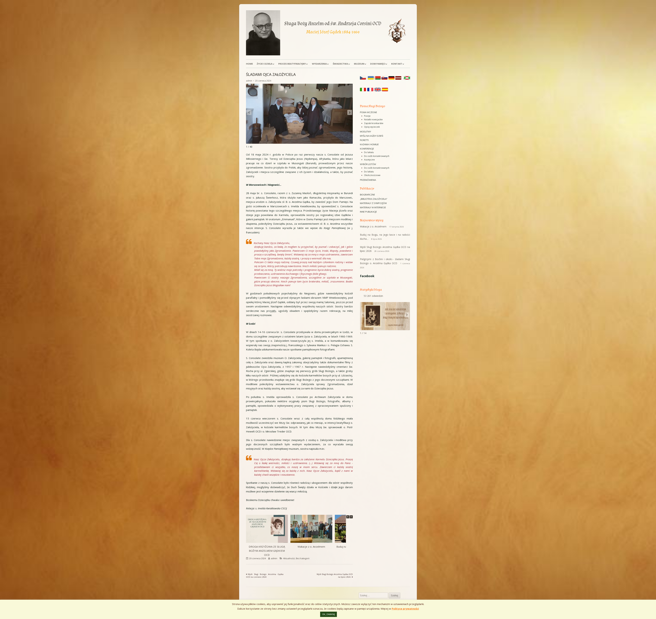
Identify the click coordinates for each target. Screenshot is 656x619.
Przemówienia (368, 179)
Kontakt (396, 63)
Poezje (367, 115)
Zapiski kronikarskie (373, 123)
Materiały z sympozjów (373, 203)
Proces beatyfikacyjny (292, 63)
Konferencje (367, 148)
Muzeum (359, 63)
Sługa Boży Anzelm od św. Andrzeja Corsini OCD (332, 23)
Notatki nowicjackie (373, 119)
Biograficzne (367, 194)
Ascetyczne (369, 159)
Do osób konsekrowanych (376, 156)
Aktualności (289, 558)
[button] (349, 112)
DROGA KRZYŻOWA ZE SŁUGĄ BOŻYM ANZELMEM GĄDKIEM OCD (267, 550)
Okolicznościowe (372, 175)
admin (249, 80)
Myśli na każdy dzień (371, 135)
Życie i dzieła (264, 63)
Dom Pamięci (377, 63)
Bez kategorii (302, 558)
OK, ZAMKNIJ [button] (328, 614)
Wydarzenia (319, 63)
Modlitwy (365, 131)
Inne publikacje (368, 211)
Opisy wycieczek (372, 126)
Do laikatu (369, 152)
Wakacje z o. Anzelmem (311, 546)
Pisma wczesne (368, 112)
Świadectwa (340, 63)
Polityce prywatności (405, 608)
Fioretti (364, 140)
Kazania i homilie (369, 144)
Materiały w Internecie (373, 207)
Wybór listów (368, 164)
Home (249, 63)
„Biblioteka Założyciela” (373, 198)
